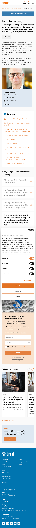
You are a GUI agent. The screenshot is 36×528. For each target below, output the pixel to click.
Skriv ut (5, 37)
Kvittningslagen (13, 139)
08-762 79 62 (10, 97)
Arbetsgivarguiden (16, 8)
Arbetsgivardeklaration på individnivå (16, 119)
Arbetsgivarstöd (5, 8)
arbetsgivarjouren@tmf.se (8, 508)
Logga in (18, 352)
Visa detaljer (27, 280)
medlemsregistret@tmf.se (17, 359)
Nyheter (4, 464)
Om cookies (5, 482)
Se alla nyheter (6, 420)
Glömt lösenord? (27, 346)
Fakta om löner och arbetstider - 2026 (17, 135)
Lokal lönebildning (13, 143)
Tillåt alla (18, 285)
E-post (8, 104)
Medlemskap (5, 462)
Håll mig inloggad (11, 346)
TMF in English (5, 473)
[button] (32, 369)
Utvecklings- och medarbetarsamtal (16, 163)
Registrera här (22, 332)
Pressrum (21, 464)
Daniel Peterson (10, 92)
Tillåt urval (18, 291)
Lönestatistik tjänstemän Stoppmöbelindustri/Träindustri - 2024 (14, 158)
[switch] (31, 263)
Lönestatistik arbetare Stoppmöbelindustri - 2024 (17, 148)
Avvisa (18, 296)
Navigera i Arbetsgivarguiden (19, 13)
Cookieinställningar (6, 466)
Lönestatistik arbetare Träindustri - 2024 (17, 153)
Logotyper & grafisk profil (24, 462)
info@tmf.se (5, 501)
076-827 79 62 (11, 101)
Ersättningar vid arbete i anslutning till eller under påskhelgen (17, 124)
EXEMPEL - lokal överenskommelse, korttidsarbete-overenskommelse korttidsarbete (17, 130)
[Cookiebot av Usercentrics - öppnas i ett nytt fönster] (26, 230)
